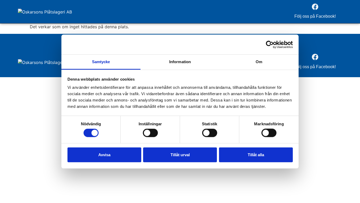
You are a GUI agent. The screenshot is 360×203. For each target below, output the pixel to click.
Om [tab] (259, 61)
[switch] (150, 133)
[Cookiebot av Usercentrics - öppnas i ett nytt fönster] (270, 44)
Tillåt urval (180, 154)
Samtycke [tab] (101, 61)
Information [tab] (180, 61)
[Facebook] (315, 6)
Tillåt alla (256, 154)
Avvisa (104, 154)
